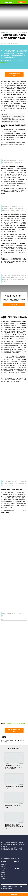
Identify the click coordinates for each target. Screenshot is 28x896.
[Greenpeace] (8, 4)
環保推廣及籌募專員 (6, 888)
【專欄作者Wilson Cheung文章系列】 (16, 723)
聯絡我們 (3, 876)
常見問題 (3, 878)
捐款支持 (14, 305)
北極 (7, 32)
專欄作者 (7, 740)
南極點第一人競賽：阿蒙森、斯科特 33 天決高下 (13, 120)
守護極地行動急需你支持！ (9, 118)
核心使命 (3, 866)
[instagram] (18, 864)
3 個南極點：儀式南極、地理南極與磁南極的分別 (13, 116)
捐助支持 (22, 2)
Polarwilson (4, 62)
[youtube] (20, 864)
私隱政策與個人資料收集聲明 (9, 886)
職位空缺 (3, 874)
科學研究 (6, 742)
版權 (21, 886)
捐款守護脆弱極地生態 (14, 75)
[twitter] (23, 864)
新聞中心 (3, 872)
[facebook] (15, 864)
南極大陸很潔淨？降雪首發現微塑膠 (10, 121)
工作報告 (3, 870)
